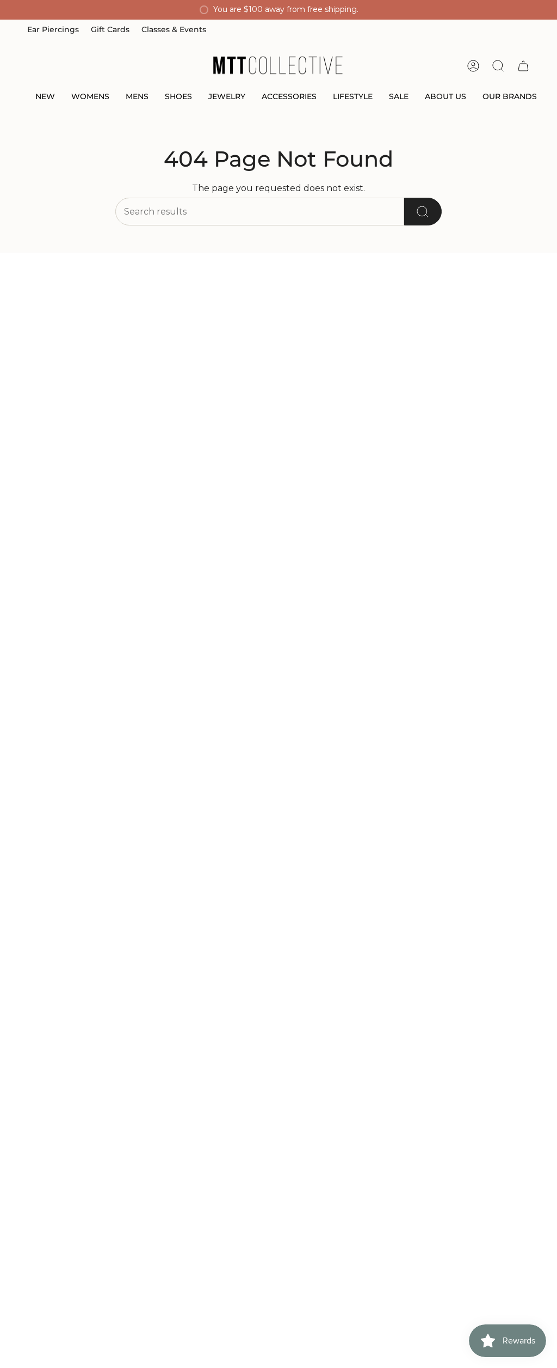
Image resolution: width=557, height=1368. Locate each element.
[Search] (423, 211)
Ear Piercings (53, 29)
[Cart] (523, 66)
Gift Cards (110, 29)
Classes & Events (173, 29)
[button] (45, 97)
